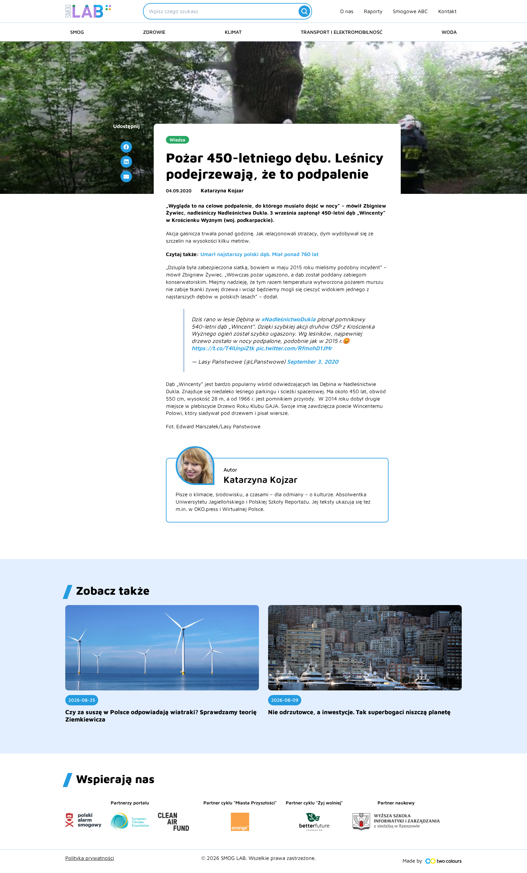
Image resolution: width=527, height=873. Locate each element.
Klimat (233, 32)
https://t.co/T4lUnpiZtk (223, 348)
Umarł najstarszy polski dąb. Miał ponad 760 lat (259, 254)
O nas (346, 11)
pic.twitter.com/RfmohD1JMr (294, 348)
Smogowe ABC (410, 11)
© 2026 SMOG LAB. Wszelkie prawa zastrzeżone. (258, 858)
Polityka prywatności (89, 858)
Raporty (373, 11)
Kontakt (447, 11)
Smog (77, 32)
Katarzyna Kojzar (222, 190)
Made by (412, 861)
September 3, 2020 (312, 361)
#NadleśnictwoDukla (288, 319)
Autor (230, 470)
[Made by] (443, 861)
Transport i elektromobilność (341, 32)
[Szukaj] (304, 11)
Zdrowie (154, 32)
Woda (449, 32)
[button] (126, 147)
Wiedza (177, 139)
